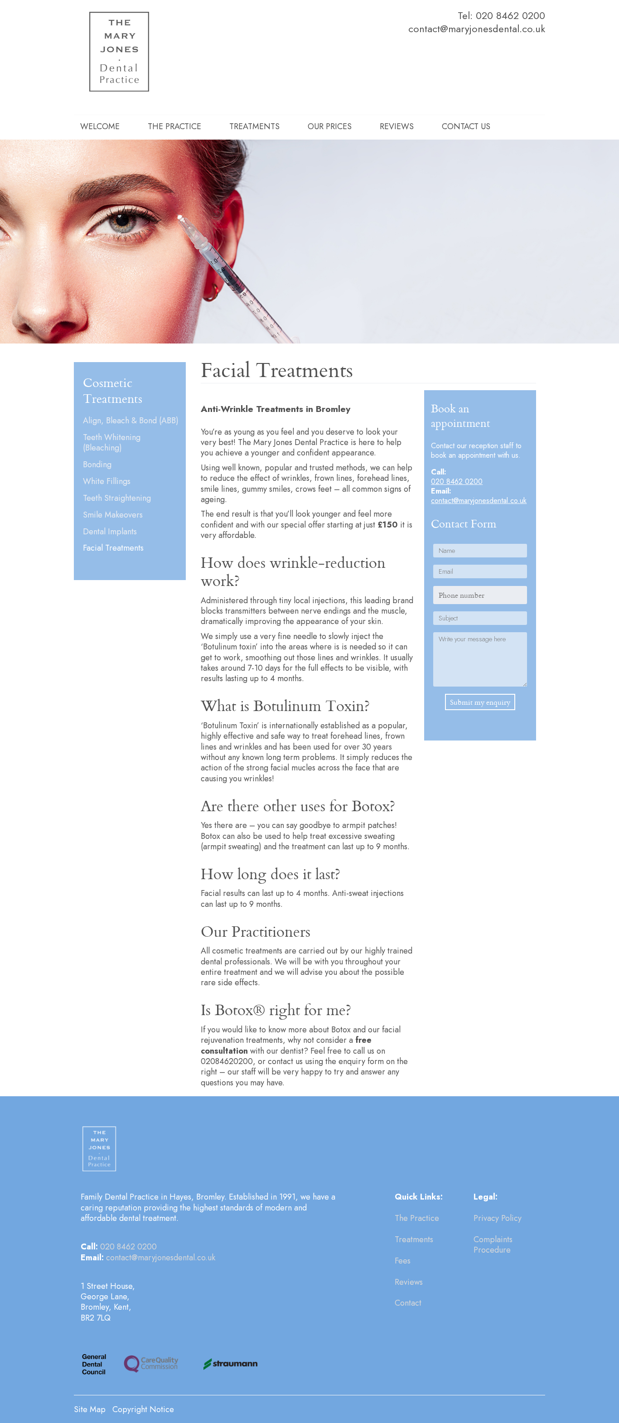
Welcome (100, 126)
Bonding (97, 465)
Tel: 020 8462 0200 (501, 15)
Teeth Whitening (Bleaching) (111, 443)
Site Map (90, 1409)
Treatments (254, 126)
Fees (403, 1261)
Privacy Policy (498, 1218)
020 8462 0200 (457, 481)
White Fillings (107, 481)
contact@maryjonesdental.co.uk (476, 28)
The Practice (174, 126)
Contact (408, 1303)
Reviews (397, 126)
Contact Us (466, 126)
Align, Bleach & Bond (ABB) (131, 421)
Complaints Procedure (493, 1245)
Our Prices (330, 126)
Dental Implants (110, 532)
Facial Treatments (113, 548)
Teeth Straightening (117, 498)
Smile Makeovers (113, 515)
